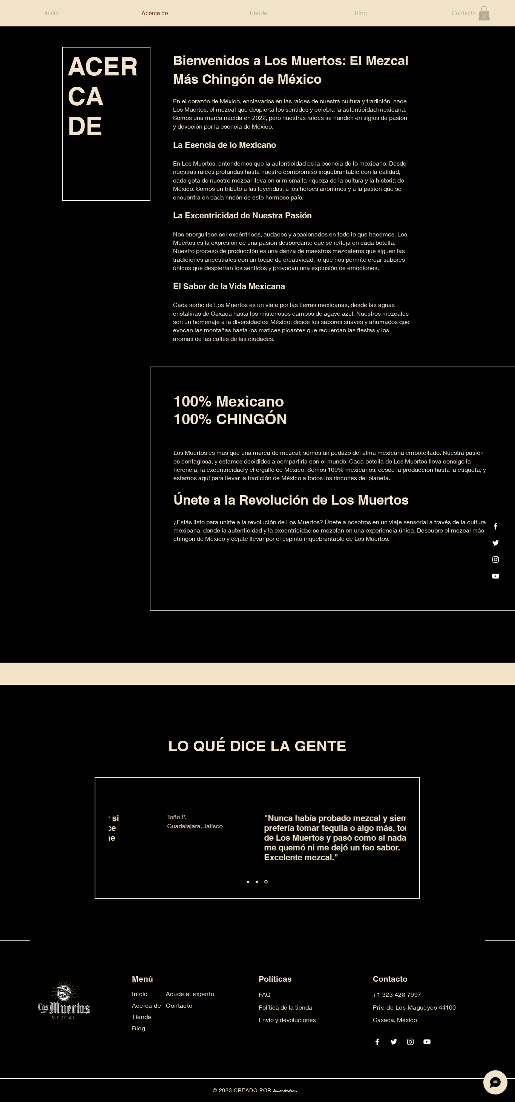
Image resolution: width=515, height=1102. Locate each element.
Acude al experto (190, 993)
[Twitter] (495, 543)
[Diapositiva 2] (257, 882)
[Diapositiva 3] (266, 882)
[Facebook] (495, 526)
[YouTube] (495, 576)
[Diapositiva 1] (248, 882)
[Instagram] (495, 559)
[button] (484, 13)
